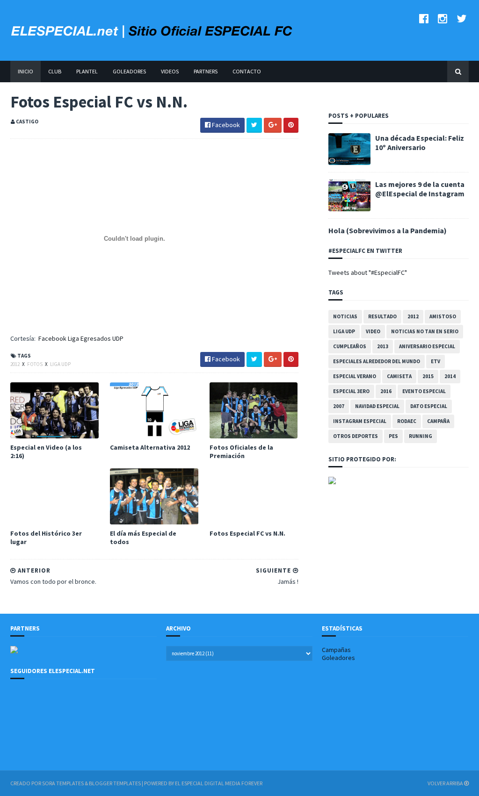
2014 (450, 376)
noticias (345, 316)
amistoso (442, 316)
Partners (206, 71)
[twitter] (461, 18)
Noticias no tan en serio (424, 331)
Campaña (438, 421)
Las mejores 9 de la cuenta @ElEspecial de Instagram (419, 188)
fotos (35, 364)
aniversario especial (427, 346)
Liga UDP (60, 364)
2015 (428, 376)
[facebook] (424, 18)
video (373, 331)
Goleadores (129, 71)
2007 (338, 406)
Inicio (25, 71)
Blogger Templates (115, 783)
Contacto (246, 71)
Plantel (87, 71)
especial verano (354, 376)
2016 (386, 391)
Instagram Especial (359, 421)
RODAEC (406, 421)
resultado (382, 316)
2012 (15, 364)
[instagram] (442, 18)
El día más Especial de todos (143, 537)
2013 (382, 346)
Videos (170, 71)
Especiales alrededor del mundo (376, 361)
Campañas (336, 649)
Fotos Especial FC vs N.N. (247, 533)
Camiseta (399, 376)
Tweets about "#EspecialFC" (367, 272)
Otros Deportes (355, 436)
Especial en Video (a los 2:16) (46, 451)
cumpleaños (349, 346)
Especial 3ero (351, 391)
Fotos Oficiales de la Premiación (241, 451)
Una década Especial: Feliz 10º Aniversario (419, 142)
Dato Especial (428, 406)
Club (54, 71)
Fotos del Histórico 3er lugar (46, 537)
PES (393, 436)
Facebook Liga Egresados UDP (80, 338)
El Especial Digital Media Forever (218, 783)
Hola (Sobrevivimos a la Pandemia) (387, 230)
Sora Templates (63, 783)
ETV (435, 361)
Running (420, 436)
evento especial (424, 391)
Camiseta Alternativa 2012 (150, 447)
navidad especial (377, 406)
